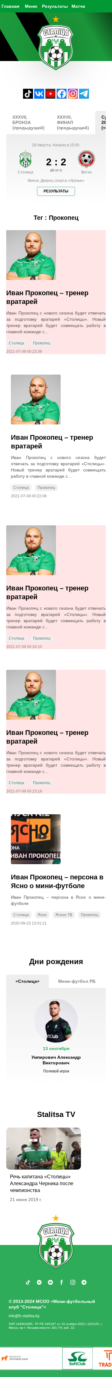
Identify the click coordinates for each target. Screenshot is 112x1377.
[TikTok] (28, 97)
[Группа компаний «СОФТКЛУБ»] (36, 1358)
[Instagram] (73, 97)
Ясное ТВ (63, 915)
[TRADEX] (67, 1358)
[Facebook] (62, 97)
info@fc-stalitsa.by (24, 1316)
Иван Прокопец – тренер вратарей (47, 297)
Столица (16, 343)
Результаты (55, 6)
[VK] (39, 97)
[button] (56, 1036)
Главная (10, 6)
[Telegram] (84, 97)
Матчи (78, 6)
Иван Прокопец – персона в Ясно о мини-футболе (57, 881)
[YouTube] (50, 97)
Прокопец (41, 343)
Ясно (42, 915)
